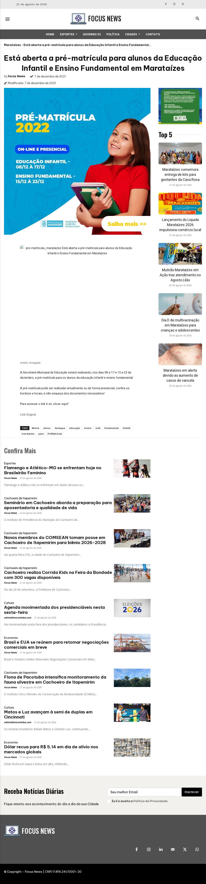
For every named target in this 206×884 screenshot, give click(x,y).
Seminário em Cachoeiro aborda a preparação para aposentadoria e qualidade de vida (58, 505)
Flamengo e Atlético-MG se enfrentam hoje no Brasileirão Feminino (52, 470)
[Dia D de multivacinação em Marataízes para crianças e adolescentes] (180, 304)
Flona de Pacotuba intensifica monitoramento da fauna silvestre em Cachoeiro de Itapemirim (55, 679)
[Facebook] (166, 4)
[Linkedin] (161, 850)
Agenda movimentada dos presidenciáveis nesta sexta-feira (54, 610)
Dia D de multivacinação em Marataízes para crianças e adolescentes (180, 325)
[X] (183, 4)
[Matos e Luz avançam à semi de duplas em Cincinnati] (132, 713)
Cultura (9, 602)
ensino (88, 427)
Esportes (10, 463)
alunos (47, 427)
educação (74, 427)
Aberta (35, 427)
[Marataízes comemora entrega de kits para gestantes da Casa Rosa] (180, 153)
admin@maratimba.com (17, 617)
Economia (11, 637)
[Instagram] (174, 4)
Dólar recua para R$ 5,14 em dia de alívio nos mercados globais (51, 749)
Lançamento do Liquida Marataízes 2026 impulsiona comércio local (180, 225)
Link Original (28, 414)
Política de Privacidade (150, 801)
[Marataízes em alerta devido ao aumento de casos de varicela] (180, 354)
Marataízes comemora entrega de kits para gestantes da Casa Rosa (180, 174)
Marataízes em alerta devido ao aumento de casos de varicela (180, 375)
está (98, 427)
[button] (197, 19)
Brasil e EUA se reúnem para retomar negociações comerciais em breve (56, 644)
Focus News (16, 76)
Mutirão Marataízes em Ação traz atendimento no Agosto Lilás (180, 275)
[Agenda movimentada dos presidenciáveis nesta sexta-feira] (132, 608)
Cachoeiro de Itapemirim (20, 498)
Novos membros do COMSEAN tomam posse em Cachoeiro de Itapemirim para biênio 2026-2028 (55, 540)
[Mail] (173, 850)
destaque (60, 427)
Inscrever (192, 792)
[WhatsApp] (197, 850)
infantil (126, 427)
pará (41, 433)
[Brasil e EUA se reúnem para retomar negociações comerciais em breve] (132, 643)
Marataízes (12, 45)
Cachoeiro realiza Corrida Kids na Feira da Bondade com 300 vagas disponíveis (58, 575)
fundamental (111, 427)
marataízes (28, 433)
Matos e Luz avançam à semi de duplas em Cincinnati (48, 714)
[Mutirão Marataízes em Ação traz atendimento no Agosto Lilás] (180, 254)
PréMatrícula (55, 433)
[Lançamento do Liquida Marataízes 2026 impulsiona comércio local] (180, 204)
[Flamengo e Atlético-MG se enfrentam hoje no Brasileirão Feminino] (132, 468)
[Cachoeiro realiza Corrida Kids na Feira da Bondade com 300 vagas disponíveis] (132, 573)
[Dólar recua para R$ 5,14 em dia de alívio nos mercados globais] (132, 747)
